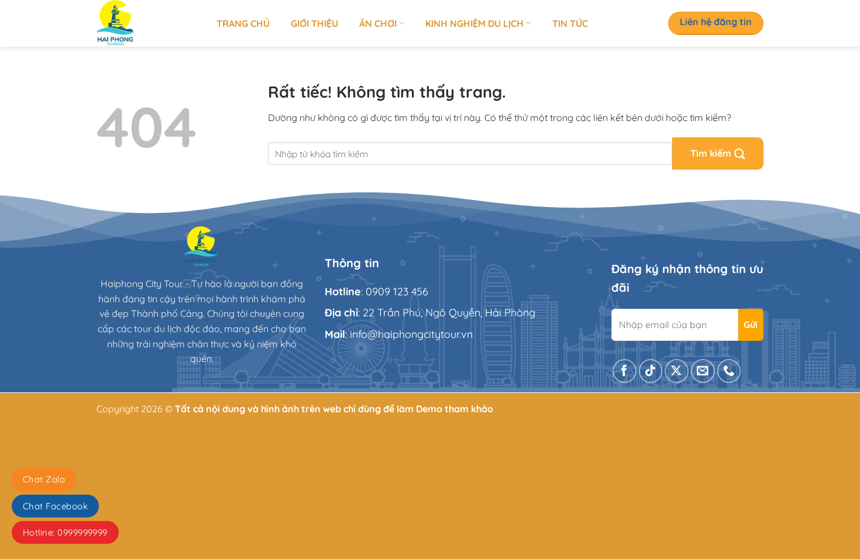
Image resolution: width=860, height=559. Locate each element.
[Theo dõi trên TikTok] (651, 371)
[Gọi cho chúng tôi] (729, 371)
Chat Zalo (44, 479)
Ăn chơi (378, 23)
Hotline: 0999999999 (65, 532)
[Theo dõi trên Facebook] (625, 371)
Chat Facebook (55, 506)
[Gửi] (717, 153)
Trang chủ (243, 23)
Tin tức (570, 23)
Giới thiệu (314, 23)
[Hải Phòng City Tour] (148, 23)
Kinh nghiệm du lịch (474, 23)
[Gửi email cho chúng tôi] (703, 371)
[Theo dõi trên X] (677, 371)
